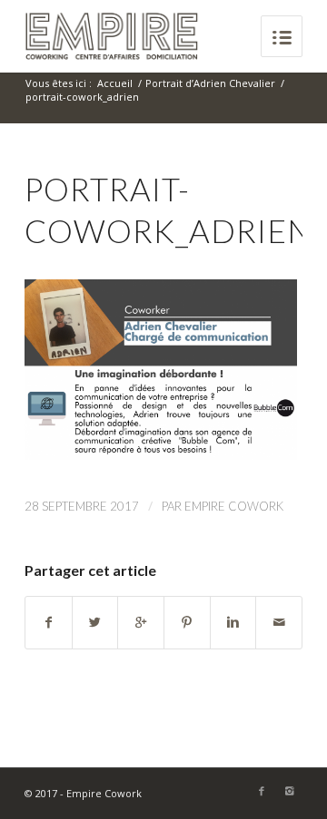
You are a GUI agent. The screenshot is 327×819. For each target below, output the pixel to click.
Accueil (115, 83)
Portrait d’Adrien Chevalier (210, 83)
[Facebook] (261, 790)
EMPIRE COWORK (233, 506)
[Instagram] (288, 790)
